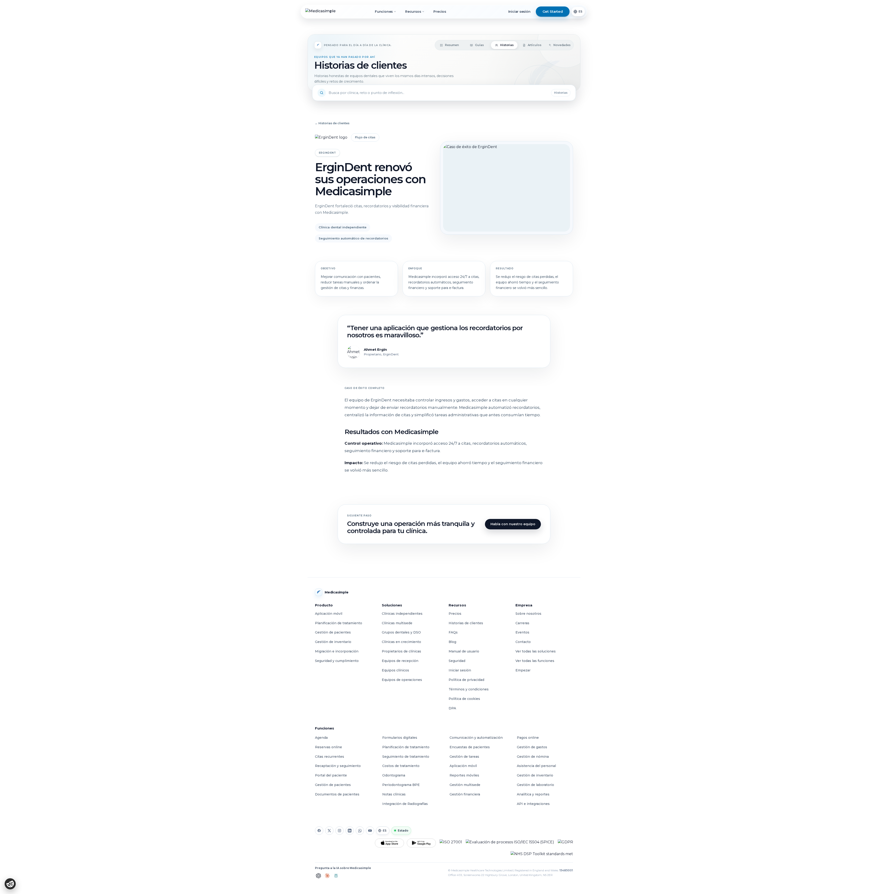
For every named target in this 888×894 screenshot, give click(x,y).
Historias (507, 45)
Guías (479, 45)
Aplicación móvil (328, 614)
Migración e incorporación (336, 651)
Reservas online (328, 747)
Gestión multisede (465, 785)
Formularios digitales (399, 738)
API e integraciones (533, 804)
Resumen (452, 45)
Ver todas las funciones (534, 661)
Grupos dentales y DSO (401, 632)
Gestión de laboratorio (535, 785)
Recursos (413, 11)
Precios (439, 11)
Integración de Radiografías (405, 804)
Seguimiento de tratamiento (405, 756)
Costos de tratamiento (400, 766)
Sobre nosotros (528, 614)
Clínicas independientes (402, 614)
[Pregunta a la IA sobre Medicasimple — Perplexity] (336, 875)
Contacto (523, 642)
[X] (329, 830)
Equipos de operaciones (402, 680)
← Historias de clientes (332, 123)
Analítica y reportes (533, 794)
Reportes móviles (464, 775)
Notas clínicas (394, 794)
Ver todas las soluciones (535, 651)
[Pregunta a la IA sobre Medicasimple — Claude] (327, 875)
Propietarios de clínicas (401, 651)
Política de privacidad (466, 680)
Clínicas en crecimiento (401, 642)
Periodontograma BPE (401, 785)
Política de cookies (464, 699)
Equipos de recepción (400, 661)
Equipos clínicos (395, 670)
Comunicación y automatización (476, 738)
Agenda (321, 738)
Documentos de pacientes (337, 794)
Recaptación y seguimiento (338, 766)
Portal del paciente (331, 775)
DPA (452, 708)
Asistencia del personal (536, 766)
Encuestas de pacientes (470, 747)
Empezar (522, 670)
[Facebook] (319, 830)
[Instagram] (339, 830)
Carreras (522, 623)
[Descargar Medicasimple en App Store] (389, 843)
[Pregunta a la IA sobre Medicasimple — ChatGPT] (318, 875)
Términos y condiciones (469, 689)
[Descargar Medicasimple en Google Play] (421, 843)
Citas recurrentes (329, 756)
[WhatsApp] (360, 830)
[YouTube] (370, 830)
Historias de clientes (466, 623)
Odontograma (393, 775)
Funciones (384, 11)
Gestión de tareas (464, 756)
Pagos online (528, 738)
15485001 (566, 870)
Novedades (561, 45)
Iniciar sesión (519, 11)
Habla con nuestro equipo (512, 524)
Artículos (534, 45)
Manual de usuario (464, 651)
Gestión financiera (465, 794)
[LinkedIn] (349, 830)
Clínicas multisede (397, 623)
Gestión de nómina (533, 756)
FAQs (453, 632)
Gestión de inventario (333, 642)
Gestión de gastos (532, 747)
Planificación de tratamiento (338, 623)
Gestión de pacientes (333, 632)
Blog (452, 642)
